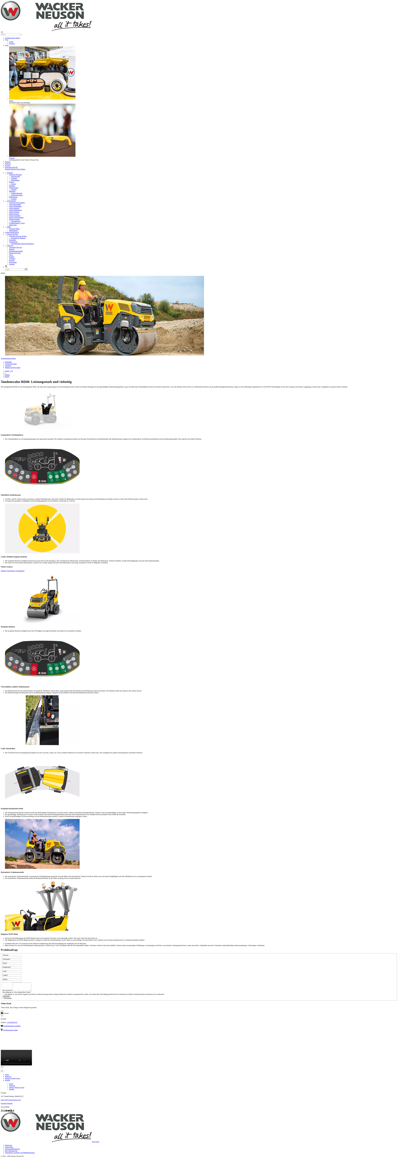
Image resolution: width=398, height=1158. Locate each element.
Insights (11, 257)
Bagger (13, 184)
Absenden (6, 996)
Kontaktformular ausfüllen (12, 1026)
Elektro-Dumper (14, 219)
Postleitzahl (6, 967)
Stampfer (14, 178)
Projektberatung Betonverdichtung (22, 244)
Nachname (6, 959)
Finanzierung (13, 242)
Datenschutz (9, 1147)
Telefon (4, 979)
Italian (23, 169)
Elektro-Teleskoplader (16, 217)
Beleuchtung (13, 197)
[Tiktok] (13, 1111)
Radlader (12, 186)
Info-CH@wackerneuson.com (11, 1100)
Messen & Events (15, 253)
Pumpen (14, 199)
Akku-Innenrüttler (15, 204)
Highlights (8, 362)
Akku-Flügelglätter (15, 206)
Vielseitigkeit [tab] (20, 571)
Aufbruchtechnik (16, 193)
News (11, 255)
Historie (11, 249)
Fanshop (12, 43)
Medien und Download (12, 367)
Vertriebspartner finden (12, 38)
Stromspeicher (16, 221)
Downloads (13, 262)
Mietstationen (13, 230)
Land (4, 971)
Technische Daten (11, 364)
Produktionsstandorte (16, 251)
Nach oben (95, 1142)
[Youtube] (9, 1111)
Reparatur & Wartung (18, 238)
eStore (11, 42)
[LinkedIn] (11, 1111)
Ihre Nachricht (7, 990)
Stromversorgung (16, 195)
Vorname (5, 955)
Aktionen (12, 258)
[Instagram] (4, 1111)
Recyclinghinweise (11, 1151)
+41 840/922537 (12, 1022)
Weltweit (8, 164)
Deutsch (13, 169)
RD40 (7, 377)
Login (7, 1074)
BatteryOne (13, 225)
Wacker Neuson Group (12, 1078)
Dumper (14, 189)
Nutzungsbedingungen (12, 1149)
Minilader (12, 191)
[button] (11, 167)
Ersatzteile (12, 240)
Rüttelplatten (15, 180)
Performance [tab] (11, 571)
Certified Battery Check (17, 223)
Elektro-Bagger (14, 214)
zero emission (11, 201)
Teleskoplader (13, 188)
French (18, 169)
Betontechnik (15, 176)
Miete (9, 227)
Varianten (8, 366)
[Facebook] (7, 1111)
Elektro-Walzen (14, 212)
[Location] (2, 1111)
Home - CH (9, 371)
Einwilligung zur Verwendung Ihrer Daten (16, 992)
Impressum (8, 1145)
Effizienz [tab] (4, 571)
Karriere (7, 165)
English (7, 169)
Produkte (10, 173)
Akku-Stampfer (14, 208)
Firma (4, 963)
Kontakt (7, 162)
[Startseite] (46, 30)
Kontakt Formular (7, 1103)
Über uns (10, 245)
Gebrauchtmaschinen (12, 232)
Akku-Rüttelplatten (15, 210)
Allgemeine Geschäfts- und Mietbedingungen (20, 1153)
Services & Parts (12, 234)
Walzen (11, 182)
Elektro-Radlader (14, 216)
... (5, 373)
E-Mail (5, 975)
